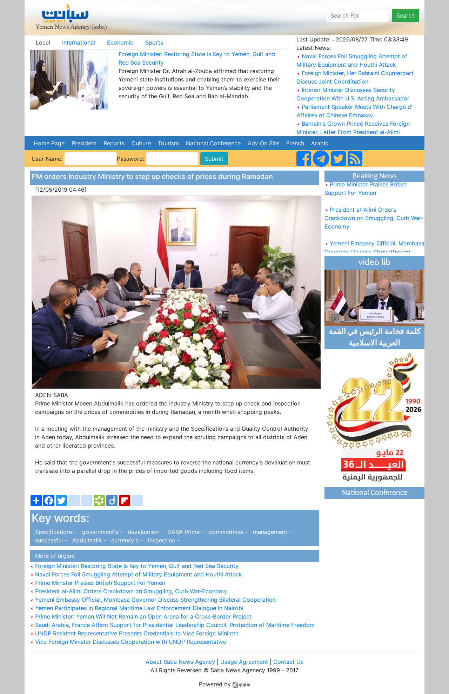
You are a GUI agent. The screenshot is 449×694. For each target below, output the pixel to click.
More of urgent (53, 555)
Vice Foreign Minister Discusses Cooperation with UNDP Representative (129, 641)
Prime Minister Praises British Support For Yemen (99, 582)
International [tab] (78, 42)
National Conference (213, 143)
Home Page (49, 143)
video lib (374, 262)
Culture (141, 143)
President (84, 143)
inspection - (162, 540)
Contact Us (288, 661)
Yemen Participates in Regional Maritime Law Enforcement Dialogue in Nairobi (138, 608)
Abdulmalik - (88, 540)
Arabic (320, 143)
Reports (114, 143)
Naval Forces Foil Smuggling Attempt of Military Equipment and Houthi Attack (137, 574)
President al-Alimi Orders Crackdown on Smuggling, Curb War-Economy (130, 591)
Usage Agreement (244, 661)
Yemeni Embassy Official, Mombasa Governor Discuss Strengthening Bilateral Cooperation (154, 599)
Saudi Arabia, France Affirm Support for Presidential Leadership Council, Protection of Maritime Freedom (174, 624)
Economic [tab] (120, 42)
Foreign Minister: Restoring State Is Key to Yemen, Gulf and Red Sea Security (136, 565)
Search (405, 15)
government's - (101, 531)
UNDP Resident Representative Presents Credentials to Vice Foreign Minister (136, 633)
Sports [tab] (154, 42)
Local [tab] (43, 42)
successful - (50, 540)
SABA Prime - (185, 531)
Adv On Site (263, 143)
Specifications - (55, 531)
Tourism (168, 143)
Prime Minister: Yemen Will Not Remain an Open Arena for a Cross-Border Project (142, 616)
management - (270, 531)
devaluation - (144, 531)
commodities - (227, 531)
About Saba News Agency (181, 661)
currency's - (126, 540)
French (295, 143)
